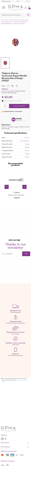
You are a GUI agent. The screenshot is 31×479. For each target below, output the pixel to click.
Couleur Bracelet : (7, 144)
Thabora (5, 89)
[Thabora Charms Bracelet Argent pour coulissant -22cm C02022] (17, 179)
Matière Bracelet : (7, 141)
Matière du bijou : (7, 147)
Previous (7, 187)
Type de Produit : (7, 157)
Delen (8, 85)
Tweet (12, 85)
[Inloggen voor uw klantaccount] (26, 7)
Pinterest (16, 85)
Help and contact (6, 1)
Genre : (4, 137)
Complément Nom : (8, 150)
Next (24, 187)
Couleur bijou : (6, 154)
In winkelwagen (19, 106)
